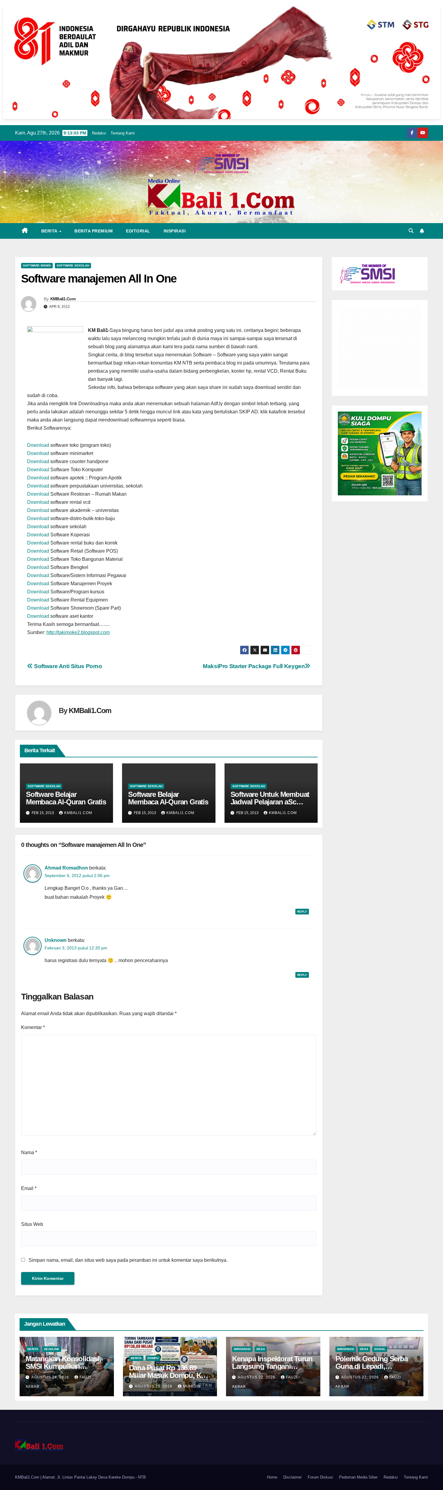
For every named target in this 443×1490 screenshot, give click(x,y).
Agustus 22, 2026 (257, 1377)
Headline (51, 1349)
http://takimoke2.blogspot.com (78, 632)
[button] (411, 230)
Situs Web (32, 1224)
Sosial (379, 1349)
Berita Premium (93, 231)
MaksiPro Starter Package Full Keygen (254, 666)
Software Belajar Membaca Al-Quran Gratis (66, 798)
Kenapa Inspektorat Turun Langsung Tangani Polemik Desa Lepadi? (272, 1366)
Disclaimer (292, 1477)
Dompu (153, 1358)
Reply (302, 911)
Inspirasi (175, 231)
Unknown (56, 940)
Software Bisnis (37, 265)
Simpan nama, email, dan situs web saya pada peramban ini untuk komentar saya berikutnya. (128, 1260)
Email (28, 1188)
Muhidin (192, 1386)
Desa (260, 1349)
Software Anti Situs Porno (67, 666)
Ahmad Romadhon (66, 867)
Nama (29, 1152)
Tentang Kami (123, 133)
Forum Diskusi (320, 1477)
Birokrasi (242, 1349)
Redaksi (99, 133)
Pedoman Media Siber (358, 1477)
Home (272, 1477)
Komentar (33, 1027)
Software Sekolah (73, 265)
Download (38, 445)
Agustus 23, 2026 (154, 1386)
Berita (50, 231)
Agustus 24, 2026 (50, 1377)
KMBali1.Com (62, 298)
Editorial (138, 231)
